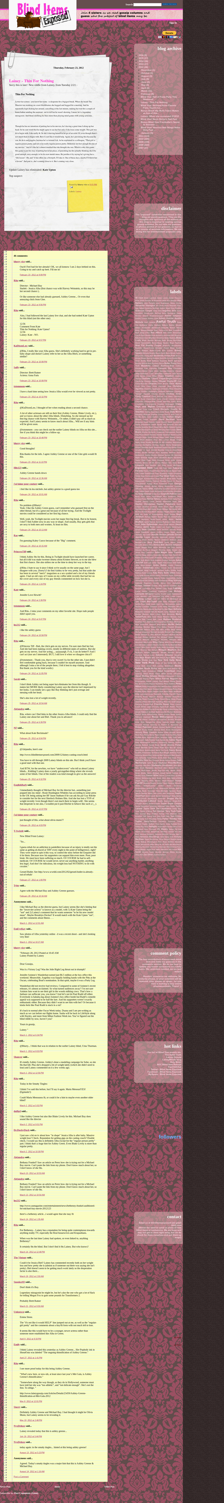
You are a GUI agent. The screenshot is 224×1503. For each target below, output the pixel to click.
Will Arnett (173, 849)
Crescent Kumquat (165, 406)
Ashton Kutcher (166, 318)
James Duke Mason (166, 524)
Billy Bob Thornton (156, 338)
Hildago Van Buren (169, 509)
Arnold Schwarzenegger (153, 316)
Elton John (170, 460)
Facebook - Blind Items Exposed (164, 1072)
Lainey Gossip (173, 1057)
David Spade (156, 424)
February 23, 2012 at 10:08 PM (33, 362)
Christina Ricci (167, 389)
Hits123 (17, 467)
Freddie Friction (152, 481)
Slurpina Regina (149, 783)
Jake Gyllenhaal (149, 524)
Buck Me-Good (166, 358)
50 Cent (139, 298)
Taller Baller (170, 806)
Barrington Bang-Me (160, 328)
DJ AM (162, 442)
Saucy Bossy (175, 750)
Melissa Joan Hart (151, 630)
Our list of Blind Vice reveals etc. (164, 1052)
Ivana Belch (168, 519)
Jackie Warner (149, 522)
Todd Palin (165, 816)
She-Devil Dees (161, 768)
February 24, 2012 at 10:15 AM (33, 546)
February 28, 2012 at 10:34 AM (33, 896)
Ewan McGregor (174, 465)
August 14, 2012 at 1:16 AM (32, 1471)
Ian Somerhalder (174, 517)
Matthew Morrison (174, 622)
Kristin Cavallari (170, 586)
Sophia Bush (140, 791)
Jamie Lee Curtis (163, 527)
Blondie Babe (160, 340)
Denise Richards (149, 432)
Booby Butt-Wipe (174, 340)
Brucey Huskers (153, 358)
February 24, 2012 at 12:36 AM (33, 478)
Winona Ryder (148, 852)
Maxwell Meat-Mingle (158, 624)
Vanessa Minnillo (162, 834)
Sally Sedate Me (162, 740)
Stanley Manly (147, 793)
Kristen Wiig (157, 586)
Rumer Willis (163, 732)
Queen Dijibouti (141, 712)
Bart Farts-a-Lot (161, 330)
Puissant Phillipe (142, 709)
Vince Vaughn (164, 839)
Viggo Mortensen (151, 839)
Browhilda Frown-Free (164, 356)
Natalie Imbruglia (151, 652)
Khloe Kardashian (168, 578)
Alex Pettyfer (149, 303)
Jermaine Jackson (168, 540)
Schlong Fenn (175, 753)
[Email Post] (71, 187)
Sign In (173, 22)
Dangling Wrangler (142, 414)
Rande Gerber (164, 714)
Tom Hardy (139, 819)
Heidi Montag (175, 507)
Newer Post (5, 1487)
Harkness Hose (174, 496)
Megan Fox (156, 627)
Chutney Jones (173, 394)
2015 (141, 58)
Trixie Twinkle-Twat (173, 824)
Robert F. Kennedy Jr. (171, 725)
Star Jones (157, 793)
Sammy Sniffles (174, 742)
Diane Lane (164, 437)
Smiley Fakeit (162, 783)
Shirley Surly (140, 775)
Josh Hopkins (155, 560)
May (143, 85)
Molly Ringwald (168, 647)
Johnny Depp (140, 555)
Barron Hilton (175, 328)
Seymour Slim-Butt (143, 765)
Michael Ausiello (157, 632)
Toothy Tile (175, 818)
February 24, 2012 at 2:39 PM (33, 600)
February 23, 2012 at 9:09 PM (33, 275)
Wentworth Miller (147, 844)
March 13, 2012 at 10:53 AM (32, 1173)
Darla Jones (147, 417)
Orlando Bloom (157, 676)
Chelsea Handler (151, 381)
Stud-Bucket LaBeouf (145, 801)
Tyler (16, 885)
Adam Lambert (150, 298)
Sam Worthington (142, 742)
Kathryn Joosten (157, 570)
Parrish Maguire (170, 678)
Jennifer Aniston (159, 534)
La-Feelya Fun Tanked (152, 588)
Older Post (109, 1487)
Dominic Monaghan (173, 442)
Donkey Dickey (159, 445)
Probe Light (146, 707)
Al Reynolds (157, 300)
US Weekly (162, 829)
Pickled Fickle (140, 691)
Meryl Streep (176, 630)
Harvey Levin (148, 501)
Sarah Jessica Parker (170, 745)
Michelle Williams (168, 640)
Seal (169, 758)
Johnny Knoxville (154, 555)
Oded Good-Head (166, 671)
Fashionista (149, 473)
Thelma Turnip (158, 814)
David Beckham (167, 419)
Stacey (17, 1407)
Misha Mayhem (171, 645)
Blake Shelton (148, 340)
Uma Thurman (150, 829)
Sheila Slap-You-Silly (160, 770)
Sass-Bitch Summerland (145, 750)
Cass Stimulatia (156, 373)
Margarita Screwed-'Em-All (146, 612)
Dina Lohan (164, 440)
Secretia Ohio (141, 760)
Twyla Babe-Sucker (165, 827)
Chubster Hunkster (166, 391)
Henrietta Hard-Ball (143, 509)
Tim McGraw (171, 814)
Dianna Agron (175, 437)
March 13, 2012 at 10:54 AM (32, 1195)
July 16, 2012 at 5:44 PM (31, 1436)
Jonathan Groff (147, 558)
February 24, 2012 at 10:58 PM (33, 635)
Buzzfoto (146, 365)
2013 (141, 64)
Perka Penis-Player (149, 686)
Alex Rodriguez (162, 303)
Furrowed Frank (166, 484)
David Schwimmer (142, 424)
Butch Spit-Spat (174, 361)
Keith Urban (169, 573)
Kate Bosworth (174, 568)
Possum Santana (164, 697)
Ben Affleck (156, 332)
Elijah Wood (153, 458)
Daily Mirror (175, 412)
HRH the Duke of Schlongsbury (149, 514)
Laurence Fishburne (158, 591)
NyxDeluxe (19, 1426)
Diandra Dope (141, 437)
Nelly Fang (176, 657)
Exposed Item (144, 467)
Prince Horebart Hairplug (152, 702)
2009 (141, 142)
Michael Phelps (141, 637)
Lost (148, 604)
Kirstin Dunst (159, 583)
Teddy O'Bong (146, 811)
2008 (141, 145)
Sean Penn (176, 758)
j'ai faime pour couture (25, 484)
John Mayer (161, 552)
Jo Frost (146, 550)
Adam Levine (162, 298)
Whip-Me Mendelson (173, 844)
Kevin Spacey (154, 578)
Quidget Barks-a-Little (158, 712)
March (144, 91)
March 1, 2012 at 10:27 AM (32, 942)
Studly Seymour (164, 801)
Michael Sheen (167, 637)
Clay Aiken (168, 396)
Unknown (19, 1312)
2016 (141, 55)
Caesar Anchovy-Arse (163, 366)
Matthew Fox (140, 622)
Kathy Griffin (170, 570)
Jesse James (169, 542)
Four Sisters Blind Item (166, 479)
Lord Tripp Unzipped (167, 601)
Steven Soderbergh (163, 796)
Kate (16, 589)
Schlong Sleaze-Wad (143, 755)
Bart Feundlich (175, 330)
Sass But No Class (173, 748)
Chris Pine (140, 386)
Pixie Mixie (163, 691)
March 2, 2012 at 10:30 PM (32, 1151)
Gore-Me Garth (156, 491)
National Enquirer (164, 655)
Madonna (139, 609)
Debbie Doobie (175, 427)
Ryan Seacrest (161, 737)
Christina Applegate (152, 389)
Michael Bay (170, 632)
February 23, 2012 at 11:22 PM (33, 462)
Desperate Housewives (165, 432)
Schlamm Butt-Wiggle (160, 753)
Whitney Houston (142, 847)
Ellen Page (146, 460)
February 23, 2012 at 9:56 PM (33, 305)
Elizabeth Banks (166, 458)
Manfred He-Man (161, 609)
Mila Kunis (147, 642)
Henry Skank (156, 509)
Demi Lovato (171, 430)
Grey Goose (145, 494)
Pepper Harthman (156, 684)
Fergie (170, 473)
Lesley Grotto (160, 594)
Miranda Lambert (146, 645)
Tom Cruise (175, 816)
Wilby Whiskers (162, 849)
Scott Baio (162, 758)
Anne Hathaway (168, 313)
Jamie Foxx (149, 527)
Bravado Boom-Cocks (144, 348)
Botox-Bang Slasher (160, 343)
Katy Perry (158, 573)
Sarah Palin (159, 748)
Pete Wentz (147, 689)
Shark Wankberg (147, 768)
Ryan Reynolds (148, 737)
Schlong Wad (157, 755)
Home (57, 1487)
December (146, 70)
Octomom (152, 671)
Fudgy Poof (152, 484)
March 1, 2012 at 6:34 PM (31, 1035)
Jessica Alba (147, 545)
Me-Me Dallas (174, 624)
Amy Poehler (176, 308)
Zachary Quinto (159, 855)
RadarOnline (152, 714)
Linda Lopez (176, 596)
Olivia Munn (148, 674)
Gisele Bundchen (165, 486)
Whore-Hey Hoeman (158, 847)
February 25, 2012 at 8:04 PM (33, 738)
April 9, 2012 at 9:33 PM (30, 1339)
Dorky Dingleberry (173, 445)
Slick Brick (156, 778)
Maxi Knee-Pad (141, 624)
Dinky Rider (140, 442)
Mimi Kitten (169, 642)
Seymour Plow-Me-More (169, 763)
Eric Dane (173, 463)
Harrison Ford (166, 499)
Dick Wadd (140, 440)
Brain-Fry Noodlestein (172, 345)
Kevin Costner (141, 578)
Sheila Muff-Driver (142, 770)
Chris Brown (163, 384)
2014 (141, 61)
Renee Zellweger (149, 719)
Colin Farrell (162, 399)
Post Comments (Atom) (26, 1493)
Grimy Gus (156, 494)
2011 (141, 136)
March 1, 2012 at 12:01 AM (32, 923)
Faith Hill (158, 468)
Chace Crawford (165, 376)
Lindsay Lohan (143, 599)
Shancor (18, 1057)
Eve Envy (162, 465)
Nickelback (169, 666)
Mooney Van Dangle (148, 650)
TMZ (144, 816)
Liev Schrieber (154, 596)
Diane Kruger (153, 437)
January (145, 133)
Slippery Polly (147, 781)
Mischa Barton (159, 645)
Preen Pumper (148, 699)
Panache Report (142, 679)
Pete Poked (172, 686)
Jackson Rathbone (163, 522)
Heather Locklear (149, 507)
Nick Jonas (146, 666)
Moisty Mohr (156, 647)
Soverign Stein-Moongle (158, 791)
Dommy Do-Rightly (143, 445)
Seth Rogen (152, 763)
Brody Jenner (176, 353)
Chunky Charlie (158, 394)
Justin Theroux (174, 565)
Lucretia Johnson (149, 606)
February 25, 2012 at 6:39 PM (33, 722)
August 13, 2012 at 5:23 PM (32, 1452)
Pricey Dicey (170, 699)
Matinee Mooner (169, 617)
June (144, 82)
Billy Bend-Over (141, 338)
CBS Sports (140, 376)
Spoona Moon (175, 791)
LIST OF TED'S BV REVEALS (165, 599)
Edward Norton (164, 455)
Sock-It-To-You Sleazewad (157, 788)
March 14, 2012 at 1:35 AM (32, 1219)
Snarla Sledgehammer (145, 786)
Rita (16, 280)
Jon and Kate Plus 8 (169, 555)
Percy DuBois (169, 684)
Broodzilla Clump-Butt (144, 356)
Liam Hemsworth (174, 594)
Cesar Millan (151, 376)
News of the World (164, 663)
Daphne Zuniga (157, 414)
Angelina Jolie (169, 311)
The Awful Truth (173, 1054)
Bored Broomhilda (143, 343)
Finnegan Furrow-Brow (145, 479)
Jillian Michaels (159, 547)
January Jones (175, 529)
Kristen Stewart (142, 585)
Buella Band (146, 361)
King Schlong (174, 580)
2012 (141, 67)
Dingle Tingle (175, 440)
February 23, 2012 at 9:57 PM (33, 340)
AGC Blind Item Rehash (169, 1064)
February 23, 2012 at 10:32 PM (33, 397)
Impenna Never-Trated (151, 519)
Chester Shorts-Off (167, 381)
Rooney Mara (159, 730)
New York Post (144, 662)
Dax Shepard (168, 424)
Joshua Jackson (168, 560)
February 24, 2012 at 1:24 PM (33, 584)
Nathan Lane (148, 655)
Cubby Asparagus (152, 412)
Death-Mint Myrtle (161, 427)
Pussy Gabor (168, 709)
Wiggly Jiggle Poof (147, 849)
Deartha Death (147, 427)
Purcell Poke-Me (155, 709)
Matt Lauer (157, 619)
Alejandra (19, 709)
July (143, 79)
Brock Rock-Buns (163, 353)
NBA (153, 658)
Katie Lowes (147, 573)
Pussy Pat (177, 709)
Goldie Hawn (144, 491)
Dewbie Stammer (163, 435)
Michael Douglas (161, 635)
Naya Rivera (145, 657)
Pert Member (163, 686)
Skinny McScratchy (143, 778)
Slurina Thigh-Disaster (164, 781)
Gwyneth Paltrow (169, 494)
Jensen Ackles (175, 537)
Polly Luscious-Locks (144, 694)
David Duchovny (174, 422)
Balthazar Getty (146, 325)
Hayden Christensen (145, 504)
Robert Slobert (159, 727)
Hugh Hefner (169, 514)
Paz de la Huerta (142, 684)
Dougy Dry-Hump (169, 447)
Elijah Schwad (141, 458)
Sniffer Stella (164, 786)
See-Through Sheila (157, 760)
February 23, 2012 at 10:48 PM (33, 438)
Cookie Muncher (163, 401)
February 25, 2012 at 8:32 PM (33, 779)
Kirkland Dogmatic (143, 583)
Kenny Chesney (161, 575)
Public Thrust (175, 707)
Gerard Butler (151, 486)
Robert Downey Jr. (151, 725)
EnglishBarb (20, 785)
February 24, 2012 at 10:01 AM (33, 494)
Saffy (16, 367)
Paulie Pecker (175, 681)
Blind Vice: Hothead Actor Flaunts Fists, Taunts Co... (158, 106)
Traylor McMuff (148, 824)
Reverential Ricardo (166, 719)
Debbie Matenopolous (144, 430)
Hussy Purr (162, 517)
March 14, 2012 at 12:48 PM (32, 1252)
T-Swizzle (19, 831)
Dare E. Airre (169, 414)
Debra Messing (159, 430)
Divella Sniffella (152, 442)
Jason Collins (156, 532)
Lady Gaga (167, 588)
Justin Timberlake (144, 568)
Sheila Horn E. (175, 768)
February (146, 94)
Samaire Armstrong (159, 742)
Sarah (17, 679)
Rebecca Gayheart (143, 717)
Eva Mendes (151, 465)
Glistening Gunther (162, 489)
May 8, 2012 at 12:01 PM (31, 1401)
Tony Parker (163, 819)
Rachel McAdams (174, 712)
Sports (138, 793)
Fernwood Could (152, 476)
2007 (141, 148)
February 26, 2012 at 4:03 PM (33, 825)
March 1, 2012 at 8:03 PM (31, 1051)
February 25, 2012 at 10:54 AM (33, 703)
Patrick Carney (152, 681)
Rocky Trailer (147, 730)
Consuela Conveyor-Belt (145, 401)
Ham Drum (146, 496)
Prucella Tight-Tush (160, 707)
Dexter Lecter (176, 435)
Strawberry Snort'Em (156, 798)
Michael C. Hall (147, 635)
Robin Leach (171, 727)
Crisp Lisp (147, 409)
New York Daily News (169, 660)
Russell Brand (175, 732)
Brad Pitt (139, 345)
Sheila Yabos (146, 773)
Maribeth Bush (175, 612)
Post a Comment (21, 1477)
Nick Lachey (158, 666)
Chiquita (152, 383)
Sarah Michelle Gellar (144, 748)
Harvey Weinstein (163, 501)
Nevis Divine (141, 660)
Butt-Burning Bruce (156, 363)
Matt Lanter (147, 619)
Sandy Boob (154, 745)
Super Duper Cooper (171, 803)
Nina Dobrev (172, 668)
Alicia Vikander (170, 305)
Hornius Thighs (163, 512)
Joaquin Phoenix (158, 550)
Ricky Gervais (162, 722)
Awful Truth (166, 322)
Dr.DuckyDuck (22, 1130)
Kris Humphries (174, 583)
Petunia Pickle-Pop (173, 689)
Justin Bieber (160, 565)
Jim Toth (171, 547)
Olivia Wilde (160, 674)
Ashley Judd (153, 318)
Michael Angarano (142, 632)
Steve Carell (150, 796)
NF (15, 728)
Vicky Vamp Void (167, 837)
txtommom (19, 386)
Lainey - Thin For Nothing (31, 81)
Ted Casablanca (163, 808)
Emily (17, 1344)
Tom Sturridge (150, 819)
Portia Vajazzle (149, 697)
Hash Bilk (176, 501)
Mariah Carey (163, 612)
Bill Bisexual (176, 335)
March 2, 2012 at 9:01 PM (31, 1124)
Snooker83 (19, 1282)
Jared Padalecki (142, 532)
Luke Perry (162, 606)
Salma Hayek (175, 740)
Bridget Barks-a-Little (151, 350)
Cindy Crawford (142, 396)
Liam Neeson (141, 596)
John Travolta (174, 552)
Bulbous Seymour (159, 361)
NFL (175, 663)
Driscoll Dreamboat (173, 450)
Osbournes (169, 676)
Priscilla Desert (161, 704)
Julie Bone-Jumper (143, 565)
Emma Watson (161, 463)
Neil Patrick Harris (163, 658)
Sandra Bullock (141, 745)
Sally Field (172, 737)
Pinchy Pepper (153, 691)
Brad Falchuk (175, 343)
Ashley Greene (141, 318)
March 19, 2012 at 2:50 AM (32, 1276)
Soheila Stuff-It (175, 788)
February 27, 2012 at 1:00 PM (33, 880)
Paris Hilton (155, 678)
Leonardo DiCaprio (144, 594)
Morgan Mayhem (167, 649)
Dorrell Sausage (141, 447)
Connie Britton (175, 399)
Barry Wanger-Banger (144, 330)
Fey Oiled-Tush (167, 476)
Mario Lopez (155, 614)
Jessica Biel (158, 545)
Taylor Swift (149, 808)
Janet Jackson (163, 529)
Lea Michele (175, 591)
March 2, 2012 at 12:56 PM (32, 1073)
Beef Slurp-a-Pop (142, 333)
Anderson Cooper (143, 311)
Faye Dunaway (161, 473)
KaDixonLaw (21, 345)
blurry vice (19, 261)
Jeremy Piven (141, 540)
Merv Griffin (165, 630)
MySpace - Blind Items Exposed (164, 1074)
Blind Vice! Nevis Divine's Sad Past (159, 119)
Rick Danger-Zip (148, 722)
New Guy (153, 660)
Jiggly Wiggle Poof (143, 547)
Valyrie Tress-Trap (142, 832)
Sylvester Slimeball (157, 806)
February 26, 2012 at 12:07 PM (33, 809)
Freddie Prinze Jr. (167, 481)
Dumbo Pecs (154, 452)
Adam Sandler (145, 300)
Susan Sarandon (142, 806)
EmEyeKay (20, 929)
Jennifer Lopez (142, 537)
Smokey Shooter (174, 783)
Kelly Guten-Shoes (147, 575)
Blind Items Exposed (42, 15)
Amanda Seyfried (152, 308)
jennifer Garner (174, 534)
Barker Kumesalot (142, 328)
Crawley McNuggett (165, 404)
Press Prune (160, 699)
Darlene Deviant (159, 417)
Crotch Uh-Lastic (161, 409)
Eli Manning (176, 455)
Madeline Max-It (174, 606)
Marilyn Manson (142, 614)
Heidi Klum (163, 507)
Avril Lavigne (149, 322)
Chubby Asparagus (149, 391)
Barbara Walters (161, 325)
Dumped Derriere (168, 452)
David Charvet (161, 422)
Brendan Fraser (162, 348)
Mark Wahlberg (168, 614)
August (145, 76)
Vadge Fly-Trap (175, 829)
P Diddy (178, 676)
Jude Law (148, 563)
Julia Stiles (176, 563)
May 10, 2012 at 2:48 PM (31, 1420)
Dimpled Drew (152, 440)
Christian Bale (164, 386)
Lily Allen (165, 596)
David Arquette (150, 419)
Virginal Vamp (175, 839)
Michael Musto (175, 635)
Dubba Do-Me (141, 452)
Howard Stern (175, 512)
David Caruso (149, 422)
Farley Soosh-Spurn (169, 471)
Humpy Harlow (151, 517)
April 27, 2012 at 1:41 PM (31, 1358)
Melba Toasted (168, 627)
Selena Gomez (171, 760)
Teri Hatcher (158, 811)
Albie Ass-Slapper (169, 300)
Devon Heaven (150, 435)
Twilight (153, 826)
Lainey (79, 191)
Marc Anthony (174, 609)
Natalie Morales (167, 652)
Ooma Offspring (174, 674)
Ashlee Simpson (173, 316)
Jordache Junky (160, 558)
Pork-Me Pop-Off (169, 694)
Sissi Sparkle (176, 775)
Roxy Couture (150, 732)
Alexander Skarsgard (145, 305)
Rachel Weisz (140, 714)
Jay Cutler (146, 535)
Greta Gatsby (168, 491)
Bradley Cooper (153, 345)
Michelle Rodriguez (151, 640)
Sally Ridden (150, 740)
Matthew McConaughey (156, 622)
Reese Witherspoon (162, 717)
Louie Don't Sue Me (159, 604)
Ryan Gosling (171, 735)
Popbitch (157, 694)
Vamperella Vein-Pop (159, 832)
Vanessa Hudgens (147, 834)
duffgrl (17, 1111)
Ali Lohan (160, 305)
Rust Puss (139, 735)
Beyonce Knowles (163, 335)
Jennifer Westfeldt (159, 537)
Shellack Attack (159, 773)
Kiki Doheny (149, 580)
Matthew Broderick (172, 619)
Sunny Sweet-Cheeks (151, 803)
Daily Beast (164, 412)
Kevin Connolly (175, 575)
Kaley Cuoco (161, 568)
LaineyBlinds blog (171, 1059)
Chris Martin (175, 383)
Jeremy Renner (154, 540)
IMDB (137, 519)
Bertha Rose (150, 335)
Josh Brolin (145, 560)
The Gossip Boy (142, 814)
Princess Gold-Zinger (172, 702)
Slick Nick (166, 778)
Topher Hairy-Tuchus (145, 821)
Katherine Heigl (141, 570)
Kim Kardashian (161, 580)
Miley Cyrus (158, 642)
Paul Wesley (164, 681)
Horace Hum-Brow (149, 512)
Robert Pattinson (143, 727)
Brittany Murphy (148, 353)
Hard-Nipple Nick (159, 496)
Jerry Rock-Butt (155, 542)
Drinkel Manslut (157, 450)
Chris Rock (152, 386)
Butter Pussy (170, 363)
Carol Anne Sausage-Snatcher (161, 371)
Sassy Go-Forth (161, 750)
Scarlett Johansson (143, 753)
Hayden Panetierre (166, 504)
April (144, 88)
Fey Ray (178, 476)
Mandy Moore (148, 609)
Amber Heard (165, 308)
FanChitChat (174, 1067)
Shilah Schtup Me (173, 773)
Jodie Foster (172, 550)
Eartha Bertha (151, 455)
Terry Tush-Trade (173, 811)
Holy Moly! (175, 1062)
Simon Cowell (165, 775)
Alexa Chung (175, 303)
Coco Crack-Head (148, 399)
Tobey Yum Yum (153, 816)
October (145, 73)
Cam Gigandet (150, 368)
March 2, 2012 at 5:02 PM (31, 1105)
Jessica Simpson (173, 545)
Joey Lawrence (147, 552)
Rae (16, 535)
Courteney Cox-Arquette (145, 404)
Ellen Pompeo (158, 460)
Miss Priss (145, 647)
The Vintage (20, 1257)
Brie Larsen (167, 350)
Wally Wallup (140, 842)
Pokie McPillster (175, 691)
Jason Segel (169, 532)
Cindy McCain (157, 396)
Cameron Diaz (165, 368)
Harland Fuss (140, 499)
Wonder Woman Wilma (165, 852)
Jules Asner (167, 563)
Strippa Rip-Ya (174, 798)
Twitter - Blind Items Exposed (166, 1069)
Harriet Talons (153, 499)
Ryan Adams (160, 735)
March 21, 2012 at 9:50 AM (32, 1306)
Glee (151, 488)
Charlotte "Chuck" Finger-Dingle (157, 378)
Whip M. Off (159, 844)
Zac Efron (148, 854)
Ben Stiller (167, 333)
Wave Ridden (168, 842)
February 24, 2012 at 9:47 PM (33, 619)
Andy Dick (157, 311)
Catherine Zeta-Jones (172, 373)
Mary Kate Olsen (155, 617)
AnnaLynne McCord (152, 313)
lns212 (17, 624)
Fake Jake (167, 468)
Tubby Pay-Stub (141, 827)
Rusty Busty (149, 735)
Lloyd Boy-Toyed (148, 601)
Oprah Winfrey (142, 676)
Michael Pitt (154, 637)
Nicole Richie (150, 668)
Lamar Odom (141, 591)
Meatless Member (142, 627)
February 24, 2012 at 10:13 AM (33, 530)
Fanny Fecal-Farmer (152, 471)
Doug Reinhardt (155, 447)
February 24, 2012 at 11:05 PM (33, 673)
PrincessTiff (20, 551)
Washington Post (154, 842)
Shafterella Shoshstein (162, 765)
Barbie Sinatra (175, 325)
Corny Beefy (176, 401)
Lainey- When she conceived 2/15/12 (160, 116)
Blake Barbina (170, 338)
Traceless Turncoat (166, 821)
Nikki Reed (162, 668)
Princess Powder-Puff (144, 704)
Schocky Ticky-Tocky (148, 758)
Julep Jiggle (157, 563)
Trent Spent (160, 824)
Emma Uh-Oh (148, 463)
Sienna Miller (152, 775)
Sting (174, 796)
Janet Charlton (149, 529)
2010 (141, 139)
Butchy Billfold (141, 363)
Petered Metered (159, 689)
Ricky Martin (175, 722)
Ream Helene (176, 714)
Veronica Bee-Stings (149, 837)
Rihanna (138, 725)
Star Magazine (168, 793)
